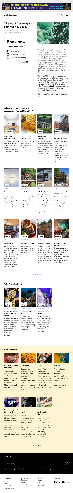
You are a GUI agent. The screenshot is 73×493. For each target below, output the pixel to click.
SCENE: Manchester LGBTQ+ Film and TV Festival (11, 314)
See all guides (36, 445)
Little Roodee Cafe (43, 192)
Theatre (57, 365)
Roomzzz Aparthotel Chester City (61, 193)
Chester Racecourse (27, 192)
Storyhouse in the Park (26, 313)
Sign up (66, 464)
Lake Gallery (8, 192)
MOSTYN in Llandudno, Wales (10, 137)
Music (39, 365)
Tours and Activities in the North (43, 412)
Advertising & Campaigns (25, 479)
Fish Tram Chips (26, 138)
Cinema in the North (26, 411)
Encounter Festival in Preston (44, 313)
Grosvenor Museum (43, 243)
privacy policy (46, 469)
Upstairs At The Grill (27, 243)
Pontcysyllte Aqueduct (41, 137)
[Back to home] (10, 15)
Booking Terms (9, 488)
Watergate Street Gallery (60, 244)
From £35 (25, 62)
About (6, 481)
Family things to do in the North (11, 411)
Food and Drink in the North (11, 366)
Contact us (8, 478)
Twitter (39, 480)
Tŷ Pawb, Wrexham (60, 138)
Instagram (40, 483)
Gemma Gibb (8, 30)
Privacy (6, 483)
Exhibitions (25, 365)
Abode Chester (9, 243)
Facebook (40, 485)
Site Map (24, 482)
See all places (36, 274)
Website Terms (9, 486)
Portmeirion (14, 51)
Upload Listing (26, 485)
